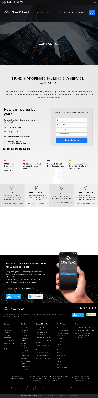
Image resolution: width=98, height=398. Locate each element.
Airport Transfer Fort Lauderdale (20, 387)
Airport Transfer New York (43, 389)
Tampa (59, 364)
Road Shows (25, 366)
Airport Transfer (26, 328)
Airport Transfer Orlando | (63, 389)
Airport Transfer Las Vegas (64, 387)
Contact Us (80, 12)
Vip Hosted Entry (42, 355)
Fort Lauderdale (62, 330)
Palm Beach (61, 355)
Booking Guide (9, 343)
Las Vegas (60, 333)
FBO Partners (8, 340)
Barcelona (60, 328)
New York (60, 350)
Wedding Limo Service (44, 358)
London (59, 338)
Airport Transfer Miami (25, 389)
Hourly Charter (26, 348)
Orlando (59, 353)
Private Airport (26, 358)
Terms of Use (51, 395)
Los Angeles (61, 341)
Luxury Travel (25, 355)
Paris (58, 358)
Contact (6, 352)
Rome (59, 361)
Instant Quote (43, 12)
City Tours (24, 335)
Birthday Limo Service (43, 337)
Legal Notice (62, 395)
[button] (92, 12)
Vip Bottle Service (42, 353)
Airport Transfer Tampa (80, 389)
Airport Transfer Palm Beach (43, 387)
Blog (5, 346)
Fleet (56, 12)
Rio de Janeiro (62, 367)
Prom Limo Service (43, 350)
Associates (7, 328)
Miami (59, 344)
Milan (58, 347)
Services (67, 12)
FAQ (5, 349)
